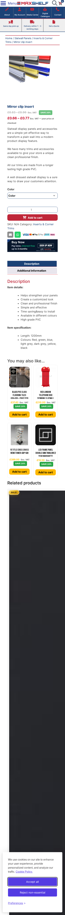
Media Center (32, 15)
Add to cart (35, 217)
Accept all (32, 881)
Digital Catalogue (45, 14)
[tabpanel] (32, 70)
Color (10, 189)
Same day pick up (11, 26)
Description (31, 263)
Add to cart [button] (19, 414)
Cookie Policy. (24, 871)
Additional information (31, 270)
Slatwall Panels (22, 38)
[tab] (31, 264)
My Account (19, 15)
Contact (57, 15)
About (7, 15)
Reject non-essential (32, 892)
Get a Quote (54, 26)
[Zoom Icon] (32, 70)
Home (8, 38)
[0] (60, 3)
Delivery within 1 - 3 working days (32, 27)
